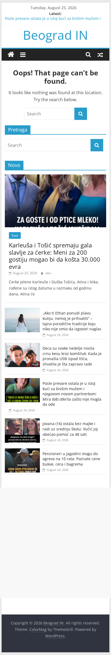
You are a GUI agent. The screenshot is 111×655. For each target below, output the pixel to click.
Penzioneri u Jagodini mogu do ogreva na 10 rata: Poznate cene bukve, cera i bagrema (71, 459)
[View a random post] (100, 54)
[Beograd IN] (11, 54)
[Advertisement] (55, 543)
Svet (15, 235)
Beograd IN (55, 35)
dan (48, 273)
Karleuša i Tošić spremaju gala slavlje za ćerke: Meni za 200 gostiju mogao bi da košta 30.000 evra (54, 255)
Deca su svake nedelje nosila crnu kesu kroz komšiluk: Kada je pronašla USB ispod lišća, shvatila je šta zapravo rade (72, 356)
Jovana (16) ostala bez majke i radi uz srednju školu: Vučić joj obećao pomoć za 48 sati (70, 429)
